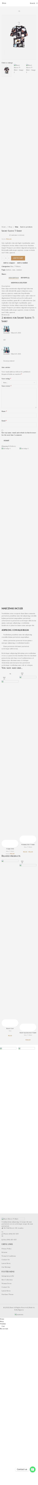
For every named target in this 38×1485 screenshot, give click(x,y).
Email (4, 421)
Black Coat (10, 1028)
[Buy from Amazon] (3, 1021)
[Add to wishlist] (3, 845)
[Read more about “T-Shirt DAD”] (3, 842)
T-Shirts (18, 266)
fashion (8, 270)
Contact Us (6, 1260)
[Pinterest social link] (12, 274)
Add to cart (18, 258)
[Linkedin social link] (15, 274)
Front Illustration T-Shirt (28, 1033)
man (13, 270)
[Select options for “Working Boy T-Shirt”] (21, 837)
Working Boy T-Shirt (28, 844)
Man (16, 227)
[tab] (14, 277)
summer (19, 270)
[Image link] (13, 1219)
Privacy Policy (6, 1249)
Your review (6, 386)
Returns (4, 1252)
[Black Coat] (10, 939)
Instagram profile (8, 1276)
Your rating (6, 378)
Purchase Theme (8, 1294)
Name (4, 411)
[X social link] (10, 274)
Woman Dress (6, 1283)
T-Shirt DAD (10, 849)
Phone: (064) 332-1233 (11, 1234)
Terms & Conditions (9, 1256)
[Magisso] (26, 1127)
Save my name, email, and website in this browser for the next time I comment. (19, 434)
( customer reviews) (16, 235)
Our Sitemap (6, 1267)
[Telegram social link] (17, 274)
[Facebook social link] (7, 274)
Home (4, 227)
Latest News (6, 1263)
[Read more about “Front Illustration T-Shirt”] (21, 1025)
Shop (10, 227)
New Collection (7, 1280)
